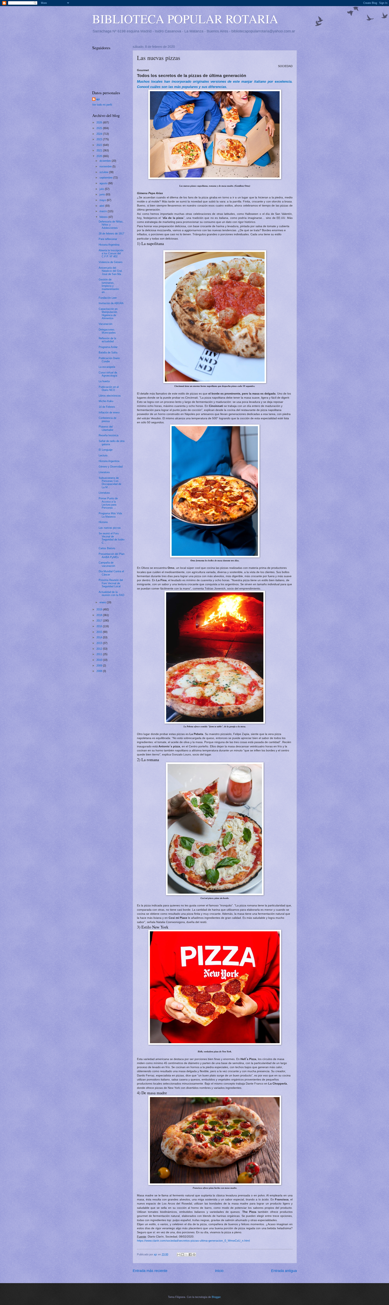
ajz (98, 99)
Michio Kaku (106, 401)
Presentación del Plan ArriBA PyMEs (111, 555)
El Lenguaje (105, 449)
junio (102, 194)
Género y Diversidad (111, 466)
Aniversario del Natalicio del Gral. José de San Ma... (111, 271)
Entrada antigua (284, 1271)
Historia (103, 522)
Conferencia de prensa (107, 419)
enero (103, 602)
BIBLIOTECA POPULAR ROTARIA (185, 19)
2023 (99, 139)
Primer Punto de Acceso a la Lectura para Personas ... (108, 503)
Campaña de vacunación (107, 564)
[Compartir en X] (186, 1255)
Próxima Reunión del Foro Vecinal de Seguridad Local (111, 583)
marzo (103, 211)
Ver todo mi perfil (102, 104)
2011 (99, 654)
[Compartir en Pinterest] (194, 1255)
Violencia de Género (110, 262)
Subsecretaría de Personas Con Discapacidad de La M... (110, 482)
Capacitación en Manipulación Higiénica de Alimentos (108, 313)
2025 (99, 128)
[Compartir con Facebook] (190, 1255)
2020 (99, 156)
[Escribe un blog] (183, 1255)
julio (102, 188)
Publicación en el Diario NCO (109, 388)
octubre (104, 172)
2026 (99, 122)
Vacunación (105, 323)
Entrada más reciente (150, 1271)
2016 (99, 626)
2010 (99, 659)
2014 (99, 637)
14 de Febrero (107, 406)
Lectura (103, 455)
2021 (99, 150)
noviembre (105, 166)
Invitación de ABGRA (111, 303)
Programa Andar (108, 347)
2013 (99, 643)
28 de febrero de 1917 (111, 233)
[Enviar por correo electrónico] (179, 1255)
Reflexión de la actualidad (107, 340)
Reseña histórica (108, 435)
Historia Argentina (109, 244)
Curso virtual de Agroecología (108, 374)
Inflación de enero (109, 412)
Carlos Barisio (107, 548)
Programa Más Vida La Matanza (110, 515)
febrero (103, 216)
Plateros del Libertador (106, 428)
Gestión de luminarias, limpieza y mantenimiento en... (109, 286)
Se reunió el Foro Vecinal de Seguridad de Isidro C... (111, 538)
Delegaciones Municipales (107, 331)
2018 (99, 615)
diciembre (105, 160)
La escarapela (107, 366)
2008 (99, 671)
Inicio (219, 1271)
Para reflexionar (108, 239)
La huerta (104, 381)
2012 (99, 648)
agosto (103, 183)
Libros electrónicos (110, 395)
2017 (99, 620)
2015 (99, 631)
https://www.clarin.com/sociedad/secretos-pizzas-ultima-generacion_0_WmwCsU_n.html (193, 1240)
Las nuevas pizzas (110, 527)
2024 (99, 133)
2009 (99, 665)
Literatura (104, 472)
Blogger (216, 1297)
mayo (103, 200)
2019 (99, 609)
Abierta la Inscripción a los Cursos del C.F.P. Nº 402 (111, 253)
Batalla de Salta (108, 352)
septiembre (106, 177)
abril (102, 205)
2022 (99, 145)
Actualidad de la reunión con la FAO (111, 593)
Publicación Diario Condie (109, 360)
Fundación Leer (108, 297)
